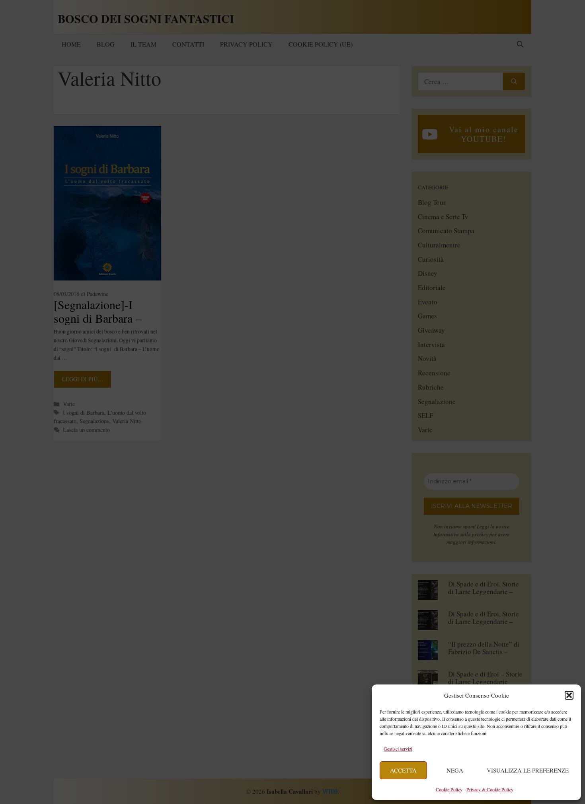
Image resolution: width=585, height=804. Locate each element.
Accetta (403, 770)
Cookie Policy (449, 789)
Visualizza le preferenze (528, 770)
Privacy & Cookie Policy (489, 789)
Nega (455, 770)
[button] (569, 695)
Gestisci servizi (398, 748)
